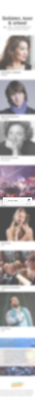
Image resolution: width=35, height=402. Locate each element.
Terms (30, 203)
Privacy (27, 203)
